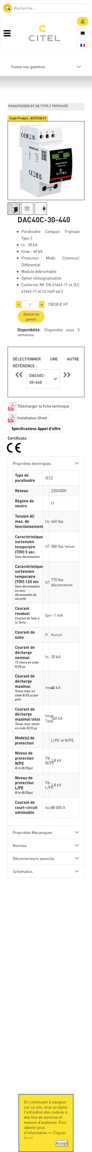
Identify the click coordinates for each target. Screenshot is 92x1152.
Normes (20, 845)
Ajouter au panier (31, 316)
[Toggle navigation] (7, 33)
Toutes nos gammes (28, 66)
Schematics (23, 871)
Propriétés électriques (32, 463)
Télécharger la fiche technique (43, 406)
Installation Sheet (32, 417)
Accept (61, 1143)
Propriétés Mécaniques (32, 832)
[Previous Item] (19, 374)
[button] (83, 21)
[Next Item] (67, 374)
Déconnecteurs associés (33, 858)
